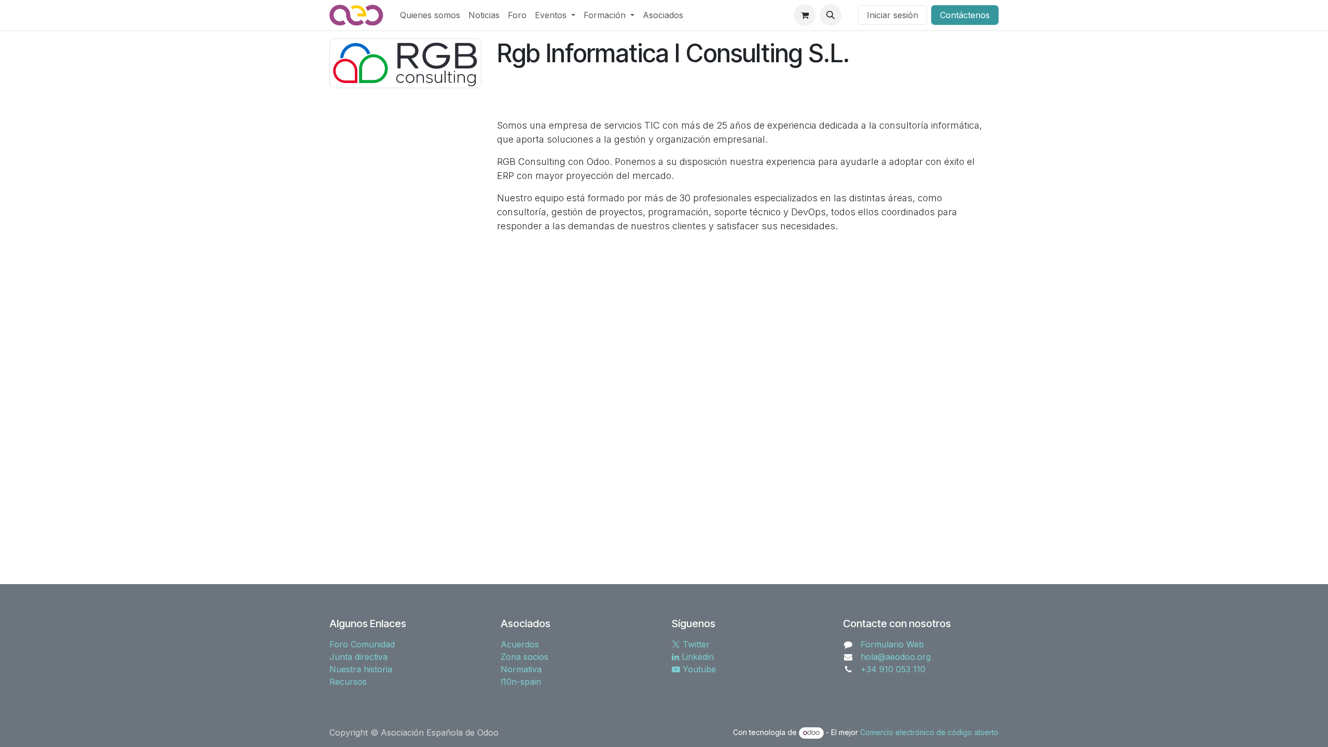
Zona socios (524, 657)
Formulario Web (892, 644)
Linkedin (696, 657)
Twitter (695, 644)
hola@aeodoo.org (896, 657)
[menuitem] (430, 15)
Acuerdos (520, 644)
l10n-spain (521, 681)
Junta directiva (358, 657)
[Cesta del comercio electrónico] (804, 15)
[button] (830, 15)
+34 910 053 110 (893, 669)
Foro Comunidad (362, 644)
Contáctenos (965, 15)
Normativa (521, 669)
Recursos (348, 681)
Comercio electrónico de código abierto (929, 732)
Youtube (698, 669)
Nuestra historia (360, 669)
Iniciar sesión (892, 15)
